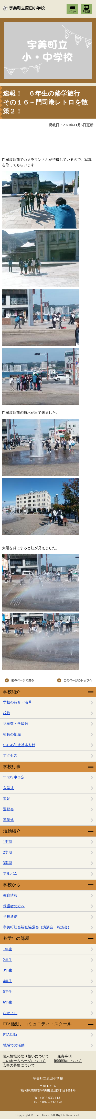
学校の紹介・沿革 (17, 702)
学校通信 (10, 916)
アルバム (10, 873)
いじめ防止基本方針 (19, 745)
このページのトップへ (72, 680)
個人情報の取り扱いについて (26, 1056)
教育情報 (10, 895)
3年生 (7, 970)
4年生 (7, 981)
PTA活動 (10, 1035)
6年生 (7, 1002)
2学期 (7, 852)
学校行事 (11, 766)
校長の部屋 (12, 734)
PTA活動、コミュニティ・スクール (37, 1024)
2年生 (7, 960)
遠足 (6, 799)
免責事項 (64, 1056)
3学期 (7, 863)
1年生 (7, 949)
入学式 (8, 788)
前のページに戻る (24, 680)
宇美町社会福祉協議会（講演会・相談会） (37, 927)
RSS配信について (68, 1061)
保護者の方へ (14, 906)
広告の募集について (19, 1065)
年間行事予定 (14, 777)
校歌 (6, 713)
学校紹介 (11, 691)
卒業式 (8, 820)
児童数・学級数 (15, 724)
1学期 (7, 842)
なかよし (10, 1013)
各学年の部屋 (16, 938)
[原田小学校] (48, 50)
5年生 (7, 992)
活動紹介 (11, 831)
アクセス (10, 755)
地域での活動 (14, 1045)
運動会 (8, 809)
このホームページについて (24, 1061)
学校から (11, 884)
